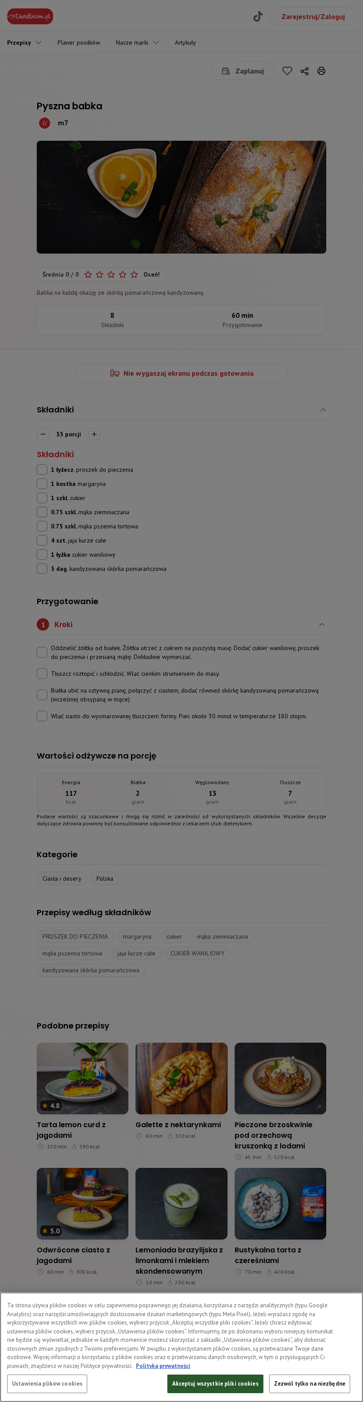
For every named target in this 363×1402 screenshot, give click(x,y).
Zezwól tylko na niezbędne (309, 1383)
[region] (181, 1347)
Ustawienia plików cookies (47, 1383)
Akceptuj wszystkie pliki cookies (215, 1383)
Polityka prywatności (163, 1366)
